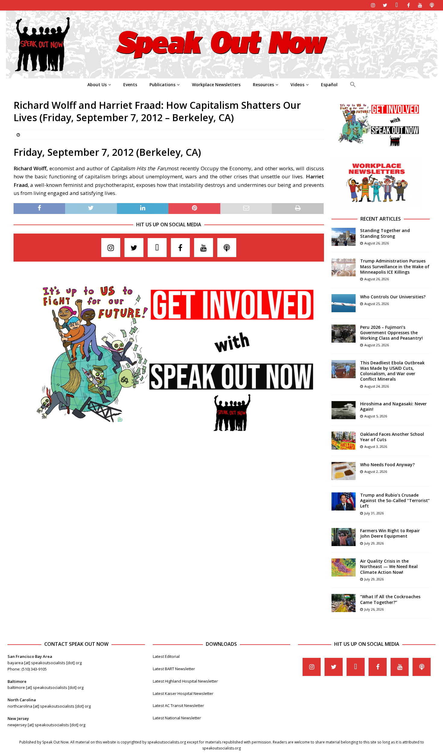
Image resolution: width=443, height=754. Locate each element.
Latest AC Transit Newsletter (178, 705)
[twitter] (385, 5)
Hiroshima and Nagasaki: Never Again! (393, 406)
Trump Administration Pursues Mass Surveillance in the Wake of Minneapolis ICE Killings (394, 266)
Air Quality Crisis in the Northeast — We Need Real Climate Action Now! (389, 566)
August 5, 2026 (375, 416)
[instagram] (373, 5)
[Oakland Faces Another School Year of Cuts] (343, 441)
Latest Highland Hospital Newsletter (185, 681)
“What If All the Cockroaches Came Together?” (390, 599)
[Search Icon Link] (353, 84)
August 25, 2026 (376, 303)
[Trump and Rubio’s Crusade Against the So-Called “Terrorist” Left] (343, 501)
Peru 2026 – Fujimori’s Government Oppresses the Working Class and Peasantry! (391, 332)
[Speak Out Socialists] (221, 75)
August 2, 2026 (375, 471)
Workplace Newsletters (216, 84)
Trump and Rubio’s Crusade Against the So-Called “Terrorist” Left (395, 500)
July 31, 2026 (374, 513)
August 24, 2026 (376, 386)
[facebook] (408, 5)
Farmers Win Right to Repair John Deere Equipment (390, 533)
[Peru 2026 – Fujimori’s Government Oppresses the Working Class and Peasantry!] (343, 334)
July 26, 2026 (374, 609)
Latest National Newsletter (177, 718)
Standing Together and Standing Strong (385, 233)
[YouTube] (420, 5)
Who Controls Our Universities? (393, 297)
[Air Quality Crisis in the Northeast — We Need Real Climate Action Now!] (343, 567)
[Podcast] (432, 5)
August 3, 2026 (375, 446)
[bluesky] (396, 5)
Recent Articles (380, 218)
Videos (297, 84)
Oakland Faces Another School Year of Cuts (392, 436)
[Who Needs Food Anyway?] (343, 471)
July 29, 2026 (374, 543)
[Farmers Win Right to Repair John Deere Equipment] (343, 537)
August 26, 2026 (376, 243)
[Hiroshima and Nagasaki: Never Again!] (343, 410)
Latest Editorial (166, 656)
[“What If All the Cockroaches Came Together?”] (343, 603)
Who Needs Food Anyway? (387, 464)
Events (130, 84)
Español (329, 84)
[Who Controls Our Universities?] (343, 303)
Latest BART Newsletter (174, 668)
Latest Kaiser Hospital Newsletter (183, 693)
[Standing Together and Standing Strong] (343, 237)
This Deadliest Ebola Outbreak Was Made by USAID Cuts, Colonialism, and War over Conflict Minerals (392, 371)
